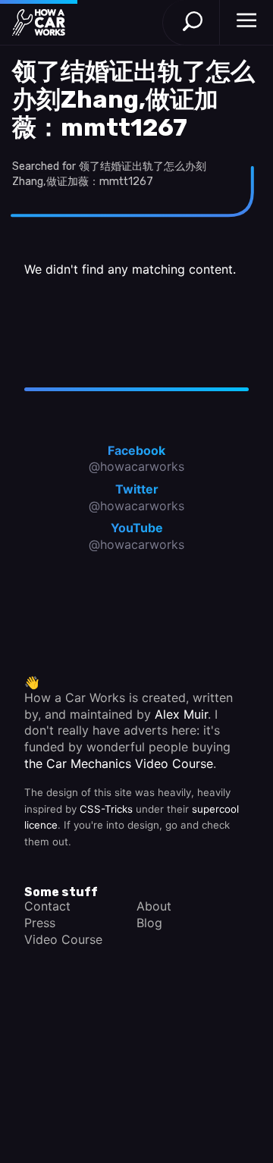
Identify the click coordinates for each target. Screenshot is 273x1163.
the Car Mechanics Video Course (118, 763)
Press (39, 922)
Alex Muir (181, 714)
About (153, 906)
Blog (149, 922)
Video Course (63, 939)
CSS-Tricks (106, 809)
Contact (47, 906)
